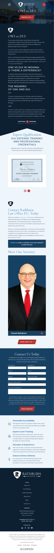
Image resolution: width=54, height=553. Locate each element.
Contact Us (27, 503)
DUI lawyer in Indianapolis (26, 217)
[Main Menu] (9, 4)
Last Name (31, 365)
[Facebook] (25, 528)
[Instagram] (28, 528)
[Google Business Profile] (22, 528)
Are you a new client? (14, 382)
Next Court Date (32, 376)
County (10, 376)
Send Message (27, 409)
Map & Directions (27, 515)
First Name (11, 365)
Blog (27, 500)
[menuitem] (19, 545)
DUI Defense (27, 489)
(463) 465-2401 (26, 521)
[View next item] (29, 191)
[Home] (26, 4)
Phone (10, 371)
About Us (27, 485)
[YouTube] (32, 528)
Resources (27, 496)
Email (29, 371)
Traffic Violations (27, 492)
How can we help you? (15, 387)
